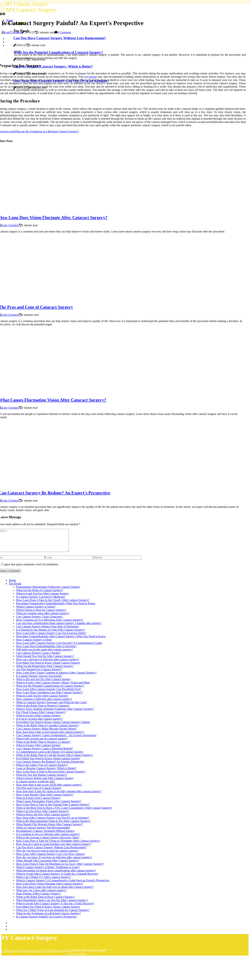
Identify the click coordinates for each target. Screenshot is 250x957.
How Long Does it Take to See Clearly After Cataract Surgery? (52, 600)
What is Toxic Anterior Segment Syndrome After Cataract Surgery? (55, 708)
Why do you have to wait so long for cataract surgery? (47, 850)
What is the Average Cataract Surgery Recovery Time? (47, 837)
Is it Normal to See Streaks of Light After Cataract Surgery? (50, 629)
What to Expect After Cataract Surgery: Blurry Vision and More (53, 682)
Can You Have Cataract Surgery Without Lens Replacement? (51, 847)
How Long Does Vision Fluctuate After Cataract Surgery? (49, 883)
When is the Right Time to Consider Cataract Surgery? (47, 725)
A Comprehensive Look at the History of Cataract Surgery (49, 751)
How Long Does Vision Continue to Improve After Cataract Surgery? (56, 672)
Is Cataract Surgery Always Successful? (39, 675)
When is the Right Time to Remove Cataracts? (43, 705)
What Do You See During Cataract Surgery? (41, 774)
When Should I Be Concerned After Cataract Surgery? (47, 860)
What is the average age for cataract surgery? (42, 738)
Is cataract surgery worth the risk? (35, 781)
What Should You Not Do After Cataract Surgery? (45, 656)
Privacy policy (78, 953)
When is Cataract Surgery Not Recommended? (43, 827)
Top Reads (15, 583)
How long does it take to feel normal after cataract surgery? (50, 732)
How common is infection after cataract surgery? (44, 699)
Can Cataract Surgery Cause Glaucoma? (39, 616)
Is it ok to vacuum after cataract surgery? (39, 718)
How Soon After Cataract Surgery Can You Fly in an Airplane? (52, 817)
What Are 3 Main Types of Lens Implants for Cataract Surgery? (52, 910)
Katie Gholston (13, 32)
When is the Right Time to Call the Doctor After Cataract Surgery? (54, 755)
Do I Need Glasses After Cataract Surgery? (41, 712)
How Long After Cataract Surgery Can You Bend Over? (48, 689)
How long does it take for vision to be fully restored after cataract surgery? (59, 791)
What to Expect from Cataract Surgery (38, 797)
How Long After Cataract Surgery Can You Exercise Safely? (51, 633)
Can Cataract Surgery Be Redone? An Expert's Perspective (50, 761)
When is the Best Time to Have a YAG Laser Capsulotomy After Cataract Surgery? (64, 807)
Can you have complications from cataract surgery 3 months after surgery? (59, 623)
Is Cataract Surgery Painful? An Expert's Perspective (46, 916)
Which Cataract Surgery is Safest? (35, 606)
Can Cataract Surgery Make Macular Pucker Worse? (46, 728)
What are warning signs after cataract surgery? (42, 613)
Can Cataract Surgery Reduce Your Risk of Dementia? (47, 626)
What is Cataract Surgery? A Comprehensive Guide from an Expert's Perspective (62, 880)
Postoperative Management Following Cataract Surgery (48, 586)
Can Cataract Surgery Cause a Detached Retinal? (44, 748)
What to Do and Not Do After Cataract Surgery (43, 679)
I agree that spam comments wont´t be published (30, 564)
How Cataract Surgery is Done (34, 639)
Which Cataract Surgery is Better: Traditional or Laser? (48, 867)
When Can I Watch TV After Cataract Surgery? (43, 877)
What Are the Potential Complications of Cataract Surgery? (50, 685)
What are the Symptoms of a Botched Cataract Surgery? (48, 913)
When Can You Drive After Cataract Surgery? (42, 811)
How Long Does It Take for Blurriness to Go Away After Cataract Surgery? (60, 863)
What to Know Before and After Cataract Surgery (45, 778)
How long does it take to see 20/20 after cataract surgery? (49, 784)
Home (12, 580)
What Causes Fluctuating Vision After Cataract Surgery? (48, 801)
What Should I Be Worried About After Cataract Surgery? (49, 824)
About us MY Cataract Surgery (88, 950)
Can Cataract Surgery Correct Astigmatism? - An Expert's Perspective (56, 735)
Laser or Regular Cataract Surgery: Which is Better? (46, 768)
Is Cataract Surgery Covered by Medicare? (40, 596)
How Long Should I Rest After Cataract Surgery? (44, 794)
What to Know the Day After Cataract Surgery (43, 814)
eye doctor (91, 76)
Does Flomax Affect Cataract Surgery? (38, 893)
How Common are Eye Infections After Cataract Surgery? (49, 619)
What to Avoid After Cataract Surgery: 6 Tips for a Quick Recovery (55, 903)
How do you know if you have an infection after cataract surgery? (54, 857)
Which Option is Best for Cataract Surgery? (41, 609)
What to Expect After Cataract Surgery (38, 715)
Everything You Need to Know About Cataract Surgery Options (53, 722)
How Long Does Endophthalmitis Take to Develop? (46, 646)
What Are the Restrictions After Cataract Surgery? (45, 666)
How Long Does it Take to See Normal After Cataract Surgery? (53, 804)
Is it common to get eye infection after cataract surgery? (48, 834)
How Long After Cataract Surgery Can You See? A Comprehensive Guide (59, 642)
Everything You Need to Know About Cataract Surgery (48, 662)
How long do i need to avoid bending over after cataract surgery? (53, 844)
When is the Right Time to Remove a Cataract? (43, 741)
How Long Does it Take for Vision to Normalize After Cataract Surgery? (58, 840)
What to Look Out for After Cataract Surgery (42, 695)
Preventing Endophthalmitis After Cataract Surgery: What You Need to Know (61, 636)
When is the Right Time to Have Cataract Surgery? (45, 896)
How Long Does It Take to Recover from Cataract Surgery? (50, 771)
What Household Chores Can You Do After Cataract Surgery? (52, 900)
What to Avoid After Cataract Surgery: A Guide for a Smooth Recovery (57, 873)
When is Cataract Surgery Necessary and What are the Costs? (51, 702)
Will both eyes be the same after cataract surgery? (44, 649)
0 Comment (64, 32)
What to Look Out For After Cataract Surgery (42, 593)
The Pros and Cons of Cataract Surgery (38, 788)
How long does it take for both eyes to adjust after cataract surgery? (55, 886)
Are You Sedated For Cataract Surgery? (39, 669)
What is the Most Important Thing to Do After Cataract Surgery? (53, 821)
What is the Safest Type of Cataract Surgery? (42, 764)
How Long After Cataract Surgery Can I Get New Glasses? (50, 854)
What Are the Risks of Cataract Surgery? (39, 590)
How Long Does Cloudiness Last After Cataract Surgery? (49, 692)
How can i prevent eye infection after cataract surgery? (47, 659)
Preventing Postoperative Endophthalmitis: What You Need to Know (55, 603)
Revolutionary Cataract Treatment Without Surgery (45, 830)
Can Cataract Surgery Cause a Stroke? (38, 652)
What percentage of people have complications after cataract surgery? (56, 870)
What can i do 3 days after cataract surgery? (41, 890)
